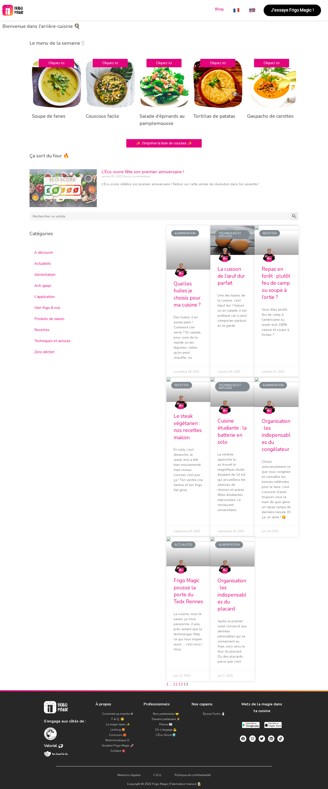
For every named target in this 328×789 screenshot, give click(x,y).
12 (180, 684)
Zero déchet (44, 352)
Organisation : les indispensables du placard (232, 594)
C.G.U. (157, 775)
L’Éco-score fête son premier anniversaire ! (143, 172)
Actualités (42, 263)
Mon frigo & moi (47, 307)
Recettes (41, 329)
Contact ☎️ (117, 750)
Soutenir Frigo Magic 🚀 (118, 745)
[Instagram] (252, 738)
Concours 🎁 (118, 735)
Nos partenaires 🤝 (166, 713)
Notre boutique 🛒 (117, 740)
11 (175, 684)
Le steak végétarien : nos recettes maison (188, 427)
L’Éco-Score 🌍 (166, 735)
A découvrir (43, 252)
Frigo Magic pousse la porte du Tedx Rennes (188, 591)
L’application (44, 296)
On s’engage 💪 (166, 729)
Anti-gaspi (42, 285)
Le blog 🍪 (117, 729)
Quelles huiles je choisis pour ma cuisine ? (187, 294)
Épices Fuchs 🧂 (214, 713)
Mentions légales (129, 775)
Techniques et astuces (52, 341)
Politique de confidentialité (193, 775)
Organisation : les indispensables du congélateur (276, 435)
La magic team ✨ (118, 724)
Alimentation (44, 274)
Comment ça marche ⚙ (117, 713)
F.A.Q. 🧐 (117, 719)
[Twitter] (262, 738)
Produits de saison (49, 318)
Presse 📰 (165, 724)
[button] (292, 10)
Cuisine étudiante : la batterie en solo (232, 431)
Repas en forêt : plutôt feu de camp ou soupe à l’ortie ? (276, 283)
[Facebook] (243, 738)
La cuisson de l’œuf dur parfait (231, 276)
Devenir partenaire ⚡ (166, 719)
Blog (219, 9)
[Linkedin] (271, 738)
